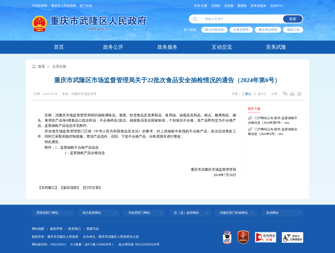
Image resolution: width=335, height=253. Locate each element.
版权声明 (56, 228)
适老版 (229, 5)
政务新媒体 (258, 5)
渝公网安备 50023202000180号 (139, 244)
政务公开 (113, 47)
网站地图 (38, 228)
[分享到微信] (285, 93)
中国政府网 (39, 5)
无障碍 (215, 5)
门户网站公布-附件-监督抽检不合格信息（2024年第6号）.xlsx (272, 120)
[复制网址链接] (299, 93)
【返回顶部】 (70, 188)
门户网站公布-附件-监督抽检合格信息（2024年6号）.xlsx (272, 131)
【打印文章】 (91, 188)
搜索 (292, 19)
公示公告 (59, 66)
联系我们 (74, 228)
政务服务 (167, 47)
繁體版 (242, 5)
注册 (204, 5)
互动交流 (222, 47)
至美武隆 (276, 47)
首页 (59, 47)
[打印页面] (292, 93)
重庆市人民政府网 (63, 5)
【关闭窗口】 (48, 188)
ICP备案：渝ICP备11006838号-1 (92, 244)
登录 (197, 5)
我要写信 (92, 228)
